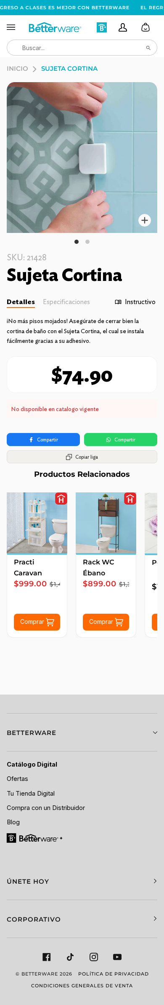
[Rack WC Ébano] (106, 522)
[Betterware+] (35, 838)
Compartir (47, 439)
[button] (82, 732)
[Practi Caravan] (37, 522)
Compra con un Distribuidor (46, 808)
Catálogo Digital (32, 764)
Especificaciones (66, 302)
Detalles (21, 302)
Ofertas (17, 779)
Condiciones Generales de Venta (82, 986)
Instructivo (140, 302)
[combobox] (82, 47)
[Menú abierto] (17, 27)
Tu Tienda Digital (31, 793)
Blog (13, 822)
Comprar (33, 621)
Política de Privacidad (113, 974)
